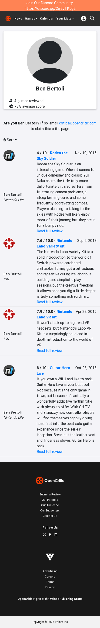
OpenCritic (25, 599)
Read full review (50, 231)
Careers (50, 576)
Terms (50, 582)
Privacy (50, 587)
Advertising (50, 571)
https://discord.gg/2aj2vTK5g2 (50, 8)
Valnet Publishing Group (66, 599)
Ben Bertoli (12, 195)
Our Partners (50, 499)
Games (30, 18)
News (18, 18)
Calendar (47, 18)
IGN (6, 279)
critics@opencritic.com (78, 123)
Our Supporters (50, 510)
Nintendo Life (13, 200)
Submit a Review (50, 494)
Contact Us (50, 516)
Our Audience (50, 505)
